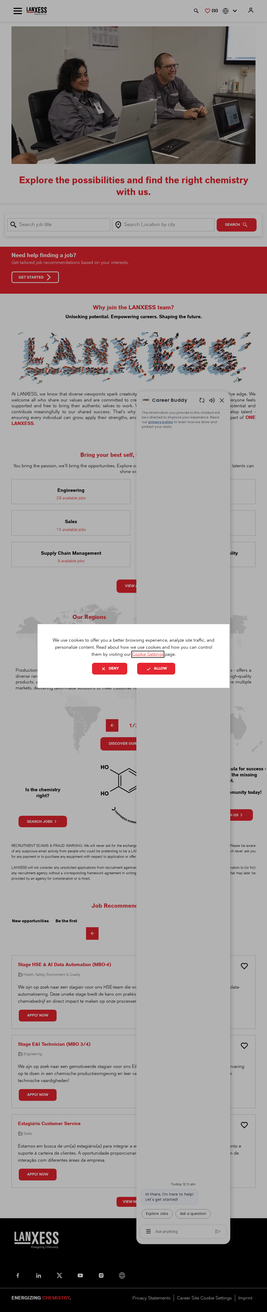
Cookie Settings (147, 654)
